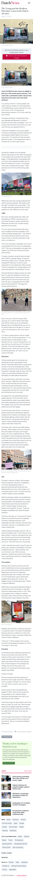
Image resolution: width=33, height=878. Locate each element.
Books (4, 840)
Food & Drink (6, 847)
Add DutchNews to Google (23, 731)
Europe (21, 823)
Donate (11, 862)
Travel (10, 840)
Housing (5, 830)
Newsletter (12, 869)
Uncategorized (6, 737)
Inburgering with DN (20, 844)
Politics (23, 819)
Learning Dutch (7, 844)
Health (21, 827)
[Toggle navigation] (29, 2)
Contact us (5, 866)
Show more (28, 771)
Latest (3, 771)
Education (13, 830)
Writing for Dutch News (18, 866)
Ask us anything (18, 847)
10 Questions (19, 840)
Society (4, 827)
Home (8, 819)
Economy (16, 819)
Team (17, 862)
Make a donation (8, 763)
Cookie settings (21, 875)
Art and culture (7, 823)
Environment (13, 827)
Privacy (4, 869)
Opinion (26, 836)
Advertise (24, 862)
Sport (15, 823)
